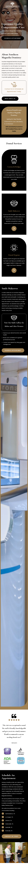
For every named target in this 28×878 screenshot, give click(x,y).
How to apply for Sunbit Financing (19, 12)
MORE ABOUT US (10, 98)
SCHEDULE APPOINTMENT (12, 38)
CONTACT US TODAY (11, 836)
